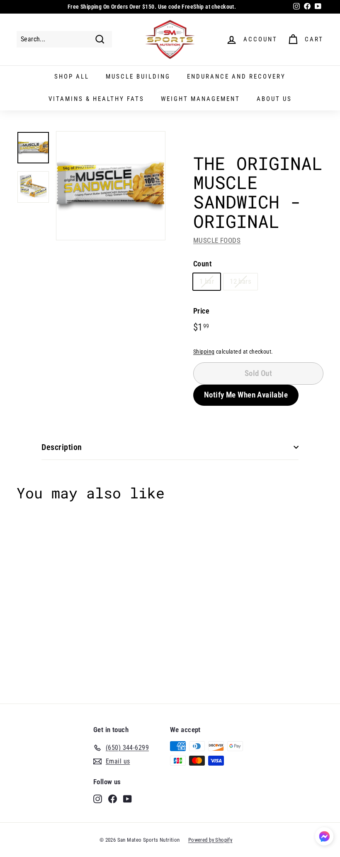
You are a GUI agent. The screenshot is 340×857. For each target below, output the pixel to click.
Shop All (71, 76)
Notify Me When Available (246, 395)
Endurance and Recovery (236, 76)
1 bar (206, 281)
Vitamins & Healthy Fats (96, 99)
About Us (274, 99)
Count (202, 263)
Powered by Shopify (210, 840)
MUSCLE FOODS (216, 240)
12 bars (240, 281)
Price (201, 310)
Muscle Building (138, 76)
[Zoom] (110, 186)
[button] (324, 837)
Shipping (203, 351)
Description (61, 447)
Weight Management (200, 99)
